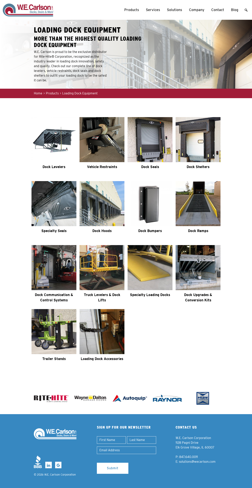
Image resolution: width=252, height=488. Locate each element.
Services (153, 10)
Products (131, 10)
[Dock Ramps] (198, 203)
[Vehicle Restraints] (102, 139)
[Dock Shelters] (198, 139)
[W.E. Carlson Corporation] (55, 433)
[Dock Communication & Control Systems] (54, 267)
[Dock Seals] (150, 139)
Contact (217, 10)
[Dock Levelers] (54, 139)
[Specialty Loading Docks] (150, 267)
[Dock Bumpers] (150, 203)
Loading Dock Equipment (80, 93)
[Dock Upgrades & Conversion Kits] (198, 267)
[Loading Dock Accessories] (102, 331)
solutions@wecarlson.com (197, 462)
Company (196, 10)
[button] (246, 10)
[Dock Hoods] (102, 203)
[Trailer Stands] (54, 331)
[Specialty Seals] (54, 203)
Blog (234, 10)
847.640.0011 (188, 457)
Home (38, 93)
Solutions (174, 10)
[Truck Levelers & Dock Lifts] (102, 267)
